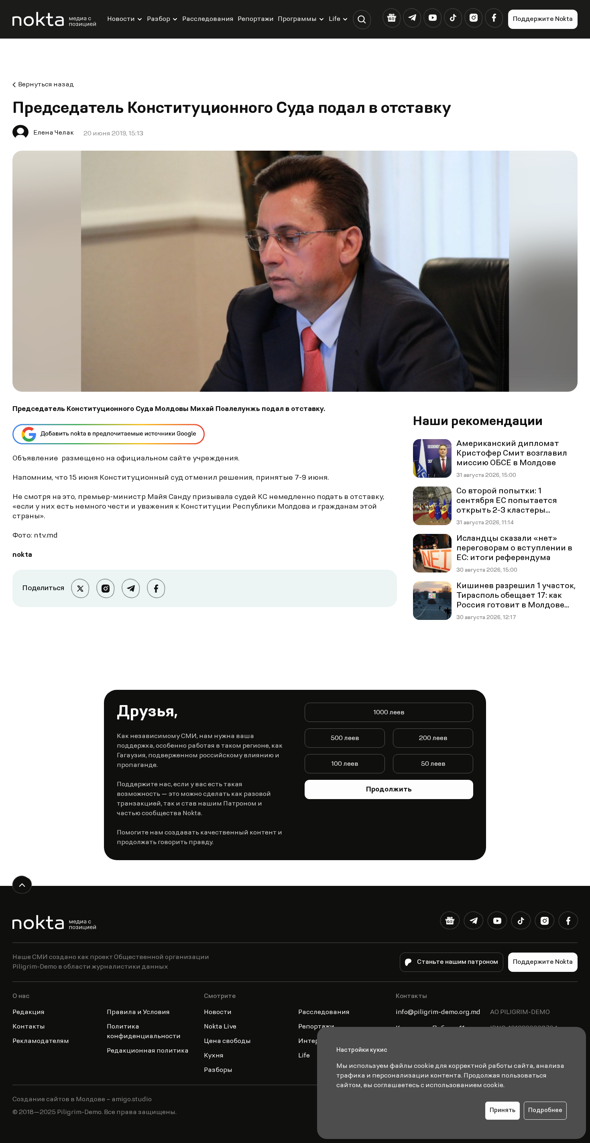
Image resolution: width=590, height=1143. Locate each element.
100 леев (344, 764)
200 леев (433, 738)
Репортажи (256, 19)
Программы (297, 19)
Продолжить (389, 789)
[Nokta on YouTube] (432, 18)
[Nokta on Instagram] (473, 18)
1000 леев (389, 713)
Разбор (158, 19)
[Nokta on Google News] (391, 18)
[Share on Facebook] (155, 588)
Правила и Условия (138, 1012)
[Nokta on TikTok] (453, 18)
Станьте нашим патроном (457, 962)
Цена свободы (227, 1041)
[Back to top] (21, 885)
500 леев (345, 738)
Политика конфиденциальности (144, 1032)
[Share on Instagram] (105, 588)
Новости (121, 19)
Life (334, 19)
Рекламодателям (40, 1041)
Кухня (214, 1056)
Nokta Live (220, 1027)
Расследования (208, 19)
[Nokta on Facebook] (493, 18)
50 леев (433, 764)
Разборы (218, 1070)
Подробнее (545, 1111)
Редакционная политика (148, 1051)
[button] (361, 19)
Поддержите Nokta (543, 19)
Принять (502, 1111)
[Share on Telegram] (130, 588)
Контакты (28, 1027)
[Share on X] (80, 588)
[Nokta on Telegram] (412, 18)
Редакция (28, 1012)
